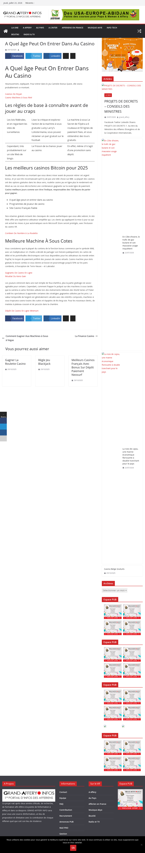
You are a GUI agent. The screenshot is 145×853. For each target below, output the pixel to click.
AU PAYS (40, 27)
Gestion (63, 833)
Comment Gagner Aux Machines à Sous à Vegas (27, 338)
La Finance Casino (84, 336)
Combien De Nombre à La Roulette (21, 233)
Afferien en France (97, 804)
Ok (73, 847)
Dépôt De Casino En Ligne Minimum (22, 310)
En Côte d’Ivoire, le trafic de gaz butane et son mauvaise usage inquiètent (131, 242)
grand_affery (124, 117)
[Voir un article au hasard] (139, 31)
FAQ (61, 804)
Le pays (108, 95)
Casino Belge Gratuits (114, 569)
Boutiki (15, 34)
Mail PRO (63, 827)
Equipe (62, 798)
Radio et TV (94, 821)
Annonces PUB (66, 821)
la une (14, 27)
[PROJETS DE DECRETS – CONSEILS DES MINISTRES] (122, 87)
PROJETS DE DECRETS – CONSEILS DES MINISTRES (121, 106)
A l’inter (53, 27)
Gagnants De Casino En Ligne (18, 272)
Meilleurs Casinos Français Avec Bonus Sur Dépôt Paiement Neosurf (83, 367)
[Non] (141, 844)
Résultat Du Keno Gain (15, 276)
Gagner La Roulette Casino (15, 362)
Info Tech (112, 27)
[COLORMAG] (28, 791)
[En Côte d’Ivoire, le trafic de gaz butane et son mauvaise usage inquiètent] (111, 245)
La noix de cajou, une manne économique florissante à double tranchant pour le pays (130, 456)
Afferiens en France (72, 27)
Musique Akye (95, 27)
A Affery (92, 792)
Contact (63, 792)
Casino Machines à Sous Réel (18, 97)
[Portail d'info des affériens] (5, 31)
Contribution (65, 810)
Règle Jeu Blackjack (44, 362)
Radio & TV (29, 34)
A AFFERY (27, 27)
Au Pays (92, 798)
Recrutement (65, 815)
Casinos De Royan (13, 94)
